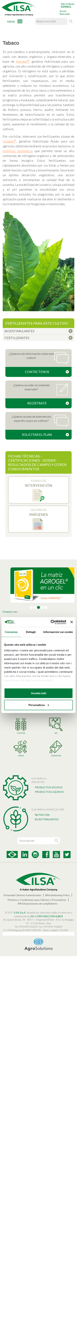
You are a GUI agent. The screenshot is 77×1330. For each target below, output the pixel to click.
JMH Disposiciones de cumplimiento (37, 903)
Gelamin (9, 141)
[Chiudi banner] (71, 622)
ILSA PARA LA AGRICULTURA (47, 809)
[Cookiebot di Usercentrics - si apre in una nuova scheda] (50, 622)
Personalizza (36, 704)
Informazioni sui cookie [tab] (58, 631)
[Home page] (19, 9)
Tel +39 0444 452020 (26, 926)
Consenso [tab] (11, 631)
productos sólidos (48, 787)
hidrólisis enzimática (17, 151)
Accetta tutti (38, 693)
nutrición (42, 814)
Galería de (38, 512)
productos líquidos (49, 791)
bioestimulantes (47, 819)
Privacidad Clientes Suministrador (22, 895)
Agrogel (22, 61)
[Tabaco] (38, 261)
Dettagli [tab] (31, 631)
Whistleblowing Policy (57, 895)
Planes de (38, 483)
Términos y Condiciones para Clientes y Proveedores (36, 899)
